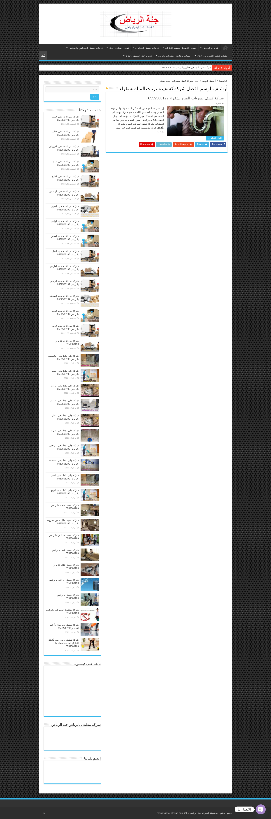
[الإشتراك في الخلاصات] (107, 88)
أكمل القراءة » (215, 138)
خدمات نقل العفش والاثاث (139, 55)
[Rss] (43, 813)
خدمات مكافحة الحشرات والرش (174, 55)
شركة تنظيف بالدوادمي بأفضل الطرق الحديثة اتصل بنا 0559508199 (63, 643)
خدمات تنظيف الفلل (119, 48)
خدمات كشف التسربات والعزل (212, 55)
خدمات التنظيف (210, 48)
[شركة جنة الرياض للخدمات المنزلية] (135, 23)
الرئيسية (225, 47)
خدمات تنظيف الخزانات (147, 48)
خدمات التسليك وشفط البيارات (181, 48)
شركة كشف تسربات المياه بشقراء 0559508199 (186, 98)
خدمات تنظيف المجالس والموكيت (86, 48)
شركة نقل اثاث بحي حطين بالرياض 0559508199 (186, 67)
